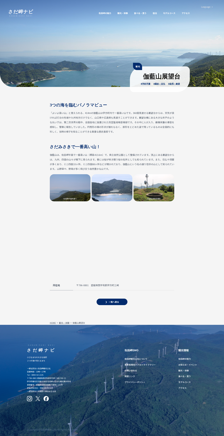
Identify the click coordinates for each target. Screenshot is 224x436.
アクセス (186, 13)
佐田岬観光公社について (136, 358)
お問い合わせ (131, 370)
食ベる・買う (140, 13)
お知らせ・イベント (187, 364)
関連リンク (130, 376)
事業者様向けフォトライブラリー (140, 364)
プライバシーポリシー (135, 382)
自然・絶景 (175, 83)
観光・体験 (122, 13)
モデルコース (169, 13)
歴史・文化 (160, 83)
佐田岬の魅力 (105, 13)
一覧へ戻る (114, 301)
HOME (53, 322)
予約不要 (146, 83)
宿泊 (155, 13)
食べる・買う (184, 376)
